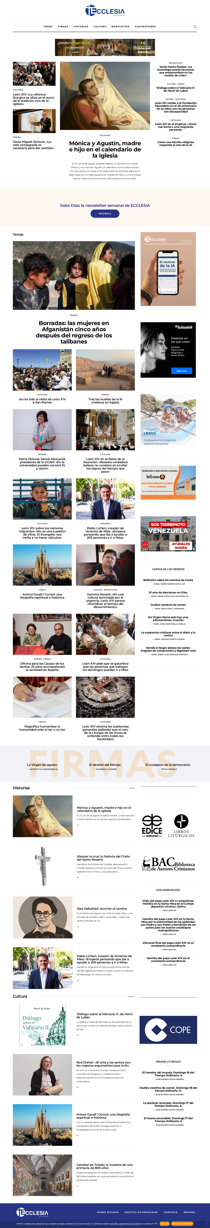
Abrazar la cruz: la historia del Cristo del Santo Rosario (103, 858)
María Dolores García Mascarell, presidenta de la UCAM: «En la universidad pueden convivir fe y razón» (42, 463)
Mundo (74, 315)
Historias (105, 135)
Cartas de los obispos (168, 569)
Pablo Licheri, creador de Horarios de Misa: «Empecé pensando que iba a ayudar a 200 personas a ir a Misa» (105, 532)
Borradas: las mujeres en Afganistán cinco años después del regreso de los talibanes (74, 332)
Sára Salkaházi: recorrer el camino (102, 908)
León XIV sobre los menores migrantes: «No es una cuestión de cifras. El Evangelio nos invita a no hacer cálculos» (42, 532)
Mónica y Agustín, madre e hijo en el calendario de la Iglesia (105, 149)
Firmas (175, 138)
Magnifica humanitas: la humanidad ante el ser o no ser (42, 728)
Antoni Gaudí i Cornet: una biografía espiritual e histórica (42, 596)
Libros (181, 84)
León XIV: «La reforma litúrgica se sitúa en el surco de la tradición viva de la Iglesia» (33, 99)
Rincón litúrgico (168, 1061)
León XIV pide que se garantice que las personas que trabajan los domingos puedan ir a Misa (105, 667)
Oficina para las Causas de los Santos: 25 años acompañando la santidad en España (42, 667)
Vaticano (18, 90)
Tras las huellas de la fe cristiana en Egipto (105, 400)
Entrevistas (176, 63)
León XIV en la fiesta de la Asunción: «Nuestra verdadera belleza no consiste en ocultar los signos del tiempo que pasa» (105, 465)
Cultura (171, 84)
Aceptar (164, 1223)
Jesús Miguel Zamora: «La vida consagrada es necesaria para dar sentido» (33, 145)
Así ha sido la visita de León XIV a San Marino (42, 400)
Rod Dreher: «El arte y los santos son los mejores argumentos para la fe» (103, 1064)
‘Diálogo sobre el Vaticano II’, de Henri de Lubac (104, 1015)
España (17, 137)
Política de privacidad (182, 1223)
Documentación (168, 890)
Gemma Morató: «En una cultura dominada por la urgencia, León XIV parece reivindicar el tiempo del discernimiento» (105, 601)
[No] (206, 1223)
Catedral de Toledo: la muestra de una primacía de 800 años (104, 1166)
